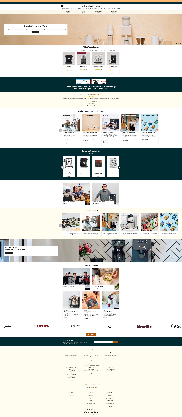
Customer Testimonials (110, 401)
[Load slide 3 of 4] (178, 43)
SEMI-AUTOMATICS (130, 231)
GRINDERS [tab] (83, 50)
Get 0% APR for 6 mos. (98, 11)
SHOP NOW (69, 58)
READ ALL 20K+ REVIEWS (97, 94)
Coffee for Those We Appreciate (69, 133)
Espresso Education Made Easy (129, 133)
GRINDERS (149, 231)
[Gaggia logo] (30, 326)
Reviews (66, 310)
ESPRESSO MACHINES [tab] (72, 50)
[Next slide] (180, 30)
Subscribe (110, 406)
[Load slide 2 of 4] (177, 43)
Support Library (88, 370)
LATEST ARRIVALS (113, 11)
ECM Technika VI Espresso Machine (113, 171)
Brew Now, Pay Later (108, 132)
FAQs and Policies (110, 400)
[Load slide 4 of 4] (180, 43)
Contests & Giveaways (91, 403)
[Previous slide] (1, 30)
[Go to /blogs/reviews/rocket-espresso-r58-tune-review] (71, 300)
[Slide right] (121, 130)
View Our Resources (96, 203)
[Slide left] (60, 130)
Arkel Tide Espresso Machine (84, 171)
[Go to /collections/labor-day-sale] (71, 122)
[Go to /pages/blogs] (130, 122)
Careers (110, 397)
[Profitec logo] (133, 326)
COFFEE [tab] (103, 50)
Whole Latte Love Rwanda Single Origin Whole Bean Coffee (98, 172)
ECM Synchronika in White (98, 66)
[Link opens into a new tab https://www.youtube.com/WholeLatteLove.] (76, 279)
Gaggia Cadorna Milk (113, 66)
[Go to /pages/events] (76, 194)
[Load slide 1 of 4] (175, 43)
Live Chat (97, 365)
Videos (91, 400)
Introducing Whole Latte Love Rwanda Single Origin (90, 312)
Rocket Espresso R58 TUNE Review (71, 311)
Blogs (91, 398)
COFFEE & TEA (169, 231)
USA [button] (63, 3)
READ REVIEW (35, 32)
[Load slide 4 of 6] (92, 105)
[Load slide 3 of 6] (90, 105)
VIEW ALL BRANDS (91, 334)
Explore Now (113, 12)
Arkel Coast (69, 66)
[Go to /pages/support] (105, 194)
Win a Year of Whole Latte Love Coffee (148, 133)
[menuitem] (72, 394)
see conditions (66, 143)
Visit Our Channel (66, 288)
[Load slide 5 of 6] (93, 105)
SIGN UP (115, 341)
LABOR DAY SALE (68, 11)
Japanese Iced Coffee (107, 311)
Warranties (91, 395)
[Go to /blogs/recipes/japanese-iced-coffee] (110, 300)
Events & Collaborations (110, 398)
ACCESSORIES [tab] (112, 50)
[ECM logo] (99, 326)
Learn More (65, 203)
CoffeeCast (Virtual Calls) (110, 403)
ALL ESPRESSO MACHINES (71, 231)
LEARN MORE (125, 140)
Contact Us (110, 395)
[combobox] (69, 6)
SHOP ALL (91, 153)
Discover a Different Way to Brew (90, 133)
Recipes (104, 310)
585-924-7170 (92, 365)
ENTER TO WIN (145, 139)
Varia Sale (83, 11)
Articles (85, 310)
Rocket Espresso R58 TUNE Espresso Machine (69, 172)
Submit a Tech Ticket (95, 370)
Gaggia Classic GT (83, 66)
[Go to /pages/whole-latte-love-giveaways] (149, 122)
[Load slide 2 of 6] (88, 105)
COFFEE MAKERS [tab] (93, 50)
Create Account (71, 395)
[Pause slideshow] (91, 331)
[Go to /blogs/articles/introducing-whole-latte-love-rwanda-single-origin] (91, 300)
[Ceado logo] (64, 326)
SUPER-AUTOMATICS (110, 231)
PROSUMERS (91, 231)
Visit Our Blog (95, 288)
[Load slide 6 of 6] (95, 105)
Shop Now (68, 12)
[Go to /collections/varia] (91, 122)
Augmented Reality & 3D (91, 401)
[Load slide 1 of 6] (87, 105)
